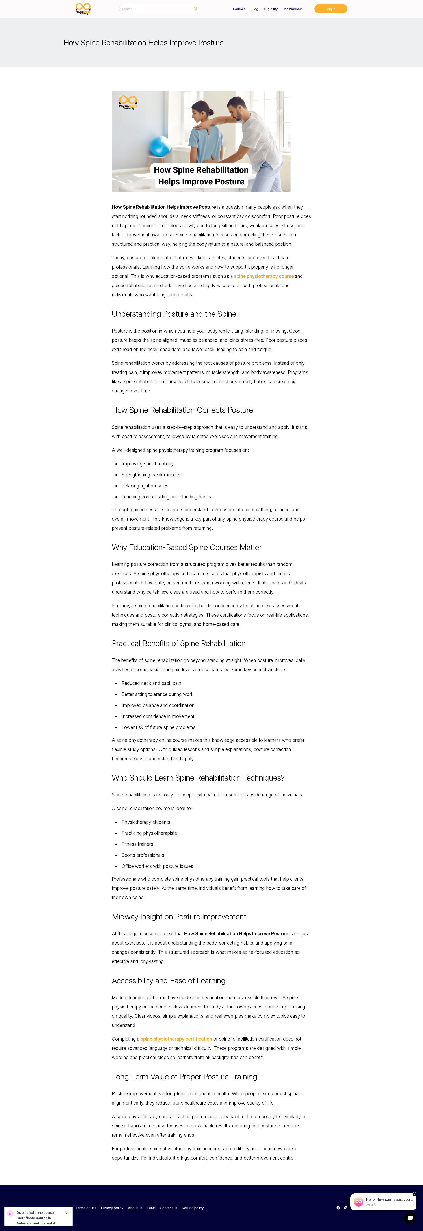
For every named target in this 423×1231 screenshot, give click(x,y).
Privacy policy (112, 1208)
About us (135, 1208)
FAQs (151, 1208)
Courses (239, 9)
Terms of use (86, 1208)
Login (331, 9)
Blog (254, 9)
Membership (293, 9)
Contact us (168, 1208)
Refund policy (193, 1208)
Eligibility (271, 9)
